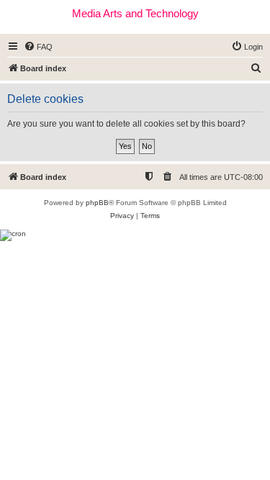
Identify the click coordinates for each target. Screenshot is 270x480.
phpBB (97, 203)
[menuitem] (38, 46)
